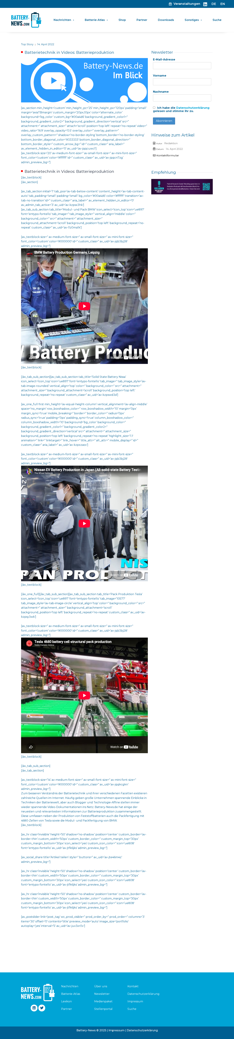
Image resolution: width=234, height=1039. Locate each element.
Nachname (161, 91)
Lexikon (66, 1001)
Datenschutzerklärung (193, 107)
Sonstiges (192, 20)
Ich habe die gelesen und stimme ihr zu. (181, 109)
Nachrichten (62, 20)
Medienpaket (103, 1001)
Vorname (159, 75)
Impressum (135, 1001)
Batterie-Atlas (95, 20)
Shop (122, 20)
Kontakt (133, 986)
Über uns (100, 986)
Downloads (166, 20)
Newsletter (102, 994)
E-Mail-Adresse (164, 59)
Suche (217, 20)
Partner (142, 20)
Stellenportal (103, 1009)
